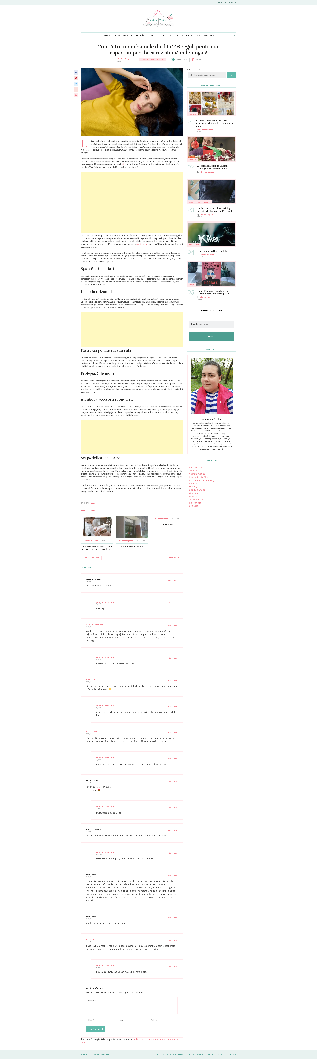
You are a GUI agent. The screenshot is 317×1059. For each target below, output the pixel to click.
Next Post (174, 558)
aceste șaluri (141, 244)
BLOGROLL (154, 35)
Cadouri (193, 160)
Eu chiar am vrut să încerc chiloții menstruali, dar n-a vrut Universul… (215, 210)
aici (123, 164)
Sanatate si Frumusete (200, 202)
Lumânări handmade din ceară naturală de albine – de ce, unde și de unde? (214, 123)
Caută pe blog (194, 69)
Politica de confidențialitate (171, 1055)
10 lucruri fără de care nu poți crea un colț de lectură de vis (97, 548)
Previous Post (92, 558)
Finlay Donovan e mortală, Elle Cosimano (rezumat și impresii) (213, 292)
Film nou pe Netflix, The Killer (213, 251)
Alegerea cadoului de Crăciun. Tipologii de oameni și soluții (212, 167)
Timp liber (194, 245)
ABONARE (208, 35)
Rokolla (90, 939)
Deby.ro (193, 483)
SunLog (193, 486)
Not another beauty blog (201, 480)
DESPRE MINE (120, 35)
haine (93, 503)
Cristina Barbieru (94, 625)
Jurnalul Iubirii (196, 499)
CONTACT (168, 35)
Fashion (144, 59)
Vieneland (194, 493)
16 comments (181, 59)
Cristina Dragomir (125, 59)
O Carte (193, 470)
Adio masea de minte (132, 546)
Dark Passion (195, 467)
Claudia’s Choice (197, 489)
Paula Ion (193, 496)
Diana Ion (90, 680)
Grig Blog (193, 505)
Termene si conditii (215, 1055)
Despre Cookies (195, 1055)
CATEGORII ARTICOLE (188, 35)
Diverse (192, 114)
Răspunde (172, 580)
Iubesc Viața (195, 502)
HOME (106, 35)
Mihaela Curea (92, 732)
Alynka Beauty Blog (198, 477)
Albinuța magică (197, 473)
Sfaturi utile (158, 59)
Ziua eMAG (167, 524)
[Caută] (231, 75)
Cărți (191, 285)
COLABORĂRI (138, 35)
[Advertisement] (132, 202)
